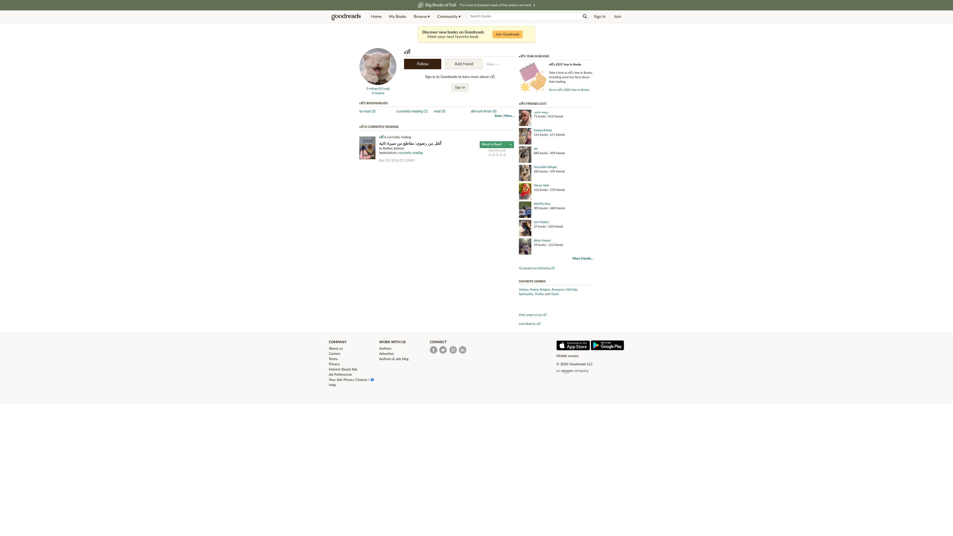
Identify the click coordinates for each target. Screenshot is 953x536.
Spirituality (526, 294)
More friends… (583, 258)
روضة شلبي (541, 111)
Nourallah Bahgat (545, 167)
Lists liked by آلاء (529, 323)
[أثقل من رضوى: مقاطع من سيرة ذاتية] (367, 158)
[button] (422, 16)
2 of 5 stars (493, 155)
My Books (397, 17)
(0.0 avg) (383, 88)
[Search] (585, 16)
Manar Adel (541, 185)
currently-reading (410, 153)
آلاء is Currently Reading (379, 126)
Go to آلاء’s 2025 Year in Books (569, 89)
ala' (536, 148)
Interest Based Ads (343, 369)
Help (332, 385)
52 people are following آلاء (536, 268)
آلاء (381, 137)
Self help (571, 289)
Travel (555, 294)
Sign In (600, 17)
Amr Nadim (541, 222)
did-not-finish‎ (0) (484, 111)
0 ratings (372, 88)
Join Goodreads (507, 34)
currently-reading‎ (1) (412, 111)
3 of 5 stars (497, 155)
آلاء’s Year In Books (534, 56)
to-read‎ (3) (367, 111)
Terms (333, 359)
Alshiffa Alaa (542, 203)
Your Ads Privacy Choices (348, 380)
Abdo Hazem (542, 240)
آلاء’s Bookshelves (373, 103)
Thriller (539, 294)
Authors (385, 348)
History (523, 289)
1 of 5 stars (490, 155)
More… (509, 116)
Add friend (464, 64)
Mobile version (567, 356)
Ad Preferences (340, 374)
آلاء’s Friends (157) (532, 103)
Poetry (534, 289)
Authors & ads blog (393, 359)
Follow (423, 64)
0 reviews (378, 93)
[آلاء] (378, 84)
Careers (334, 354)
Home (376, 17)
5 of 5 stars (505, 155)
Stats (498, 116)
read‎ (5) (439, 111)
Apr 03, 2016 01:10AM (396, 160)
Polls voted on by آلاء (532, 314)
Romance (558, 289)
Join (617, 17)
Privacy (334, 364)
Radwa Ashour (393, 148)
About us (336, 348)
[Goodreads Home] (346, 16)
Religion (545, 289)
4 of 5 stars (501, 155)
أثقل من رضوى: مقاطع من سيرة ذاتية (410, 143)
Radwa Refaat (543, 130)
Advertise (386, 354)
